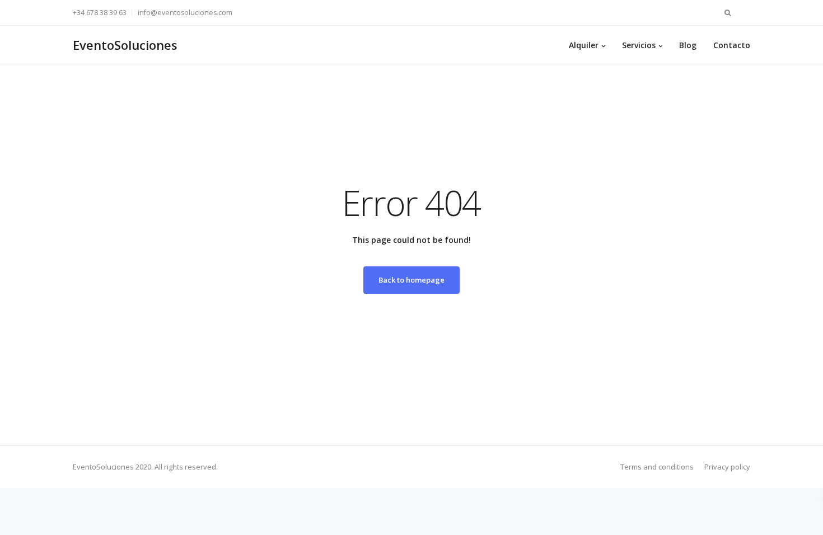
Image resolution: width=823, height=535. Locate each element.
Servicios (639, 45)
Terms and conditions (657, 467)
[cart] (744, 12)
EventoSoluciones (125, 44)
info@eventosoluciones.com (185, 12)
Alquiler (583, 45)
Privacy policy (727, 467)
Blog (687, 45)
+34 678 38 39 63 (100, 12)
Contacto (731, 45)
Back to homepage (411, 280)
